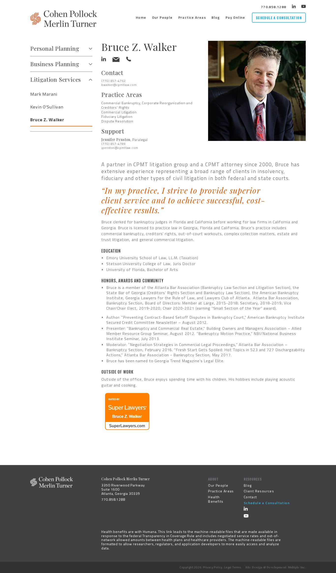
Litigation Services (55, 79)
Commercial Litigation (119, 112)
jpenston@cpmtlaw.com (119, 147)
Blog (216, 17)
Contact (250, 496)
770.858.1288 (273, 6)
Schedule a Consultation (279, 17)
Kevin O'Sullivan (46, 107)
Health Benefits (215, 499)
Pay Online (235, 17)
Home (141, 17)
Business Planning (54, 64)
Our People (162, 17)
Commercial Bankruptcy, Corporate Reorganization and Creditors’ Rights (147, 105)
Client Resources (259, 491)
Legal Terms (232, 567)
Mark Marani (43, 94)
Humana (149, 531)
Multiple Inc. (297, 567)
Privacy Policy (212, 567)
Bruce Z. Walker (47, 119)
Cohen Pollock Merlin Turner (63, 18)
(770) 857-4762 (113, 80)
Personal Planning (54, 48)
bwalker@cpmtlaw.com (119, 84)
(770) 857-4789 (113, 143)
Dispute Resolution (117, 121)
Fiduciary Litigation (117, 116)
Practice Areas (192, 17)
